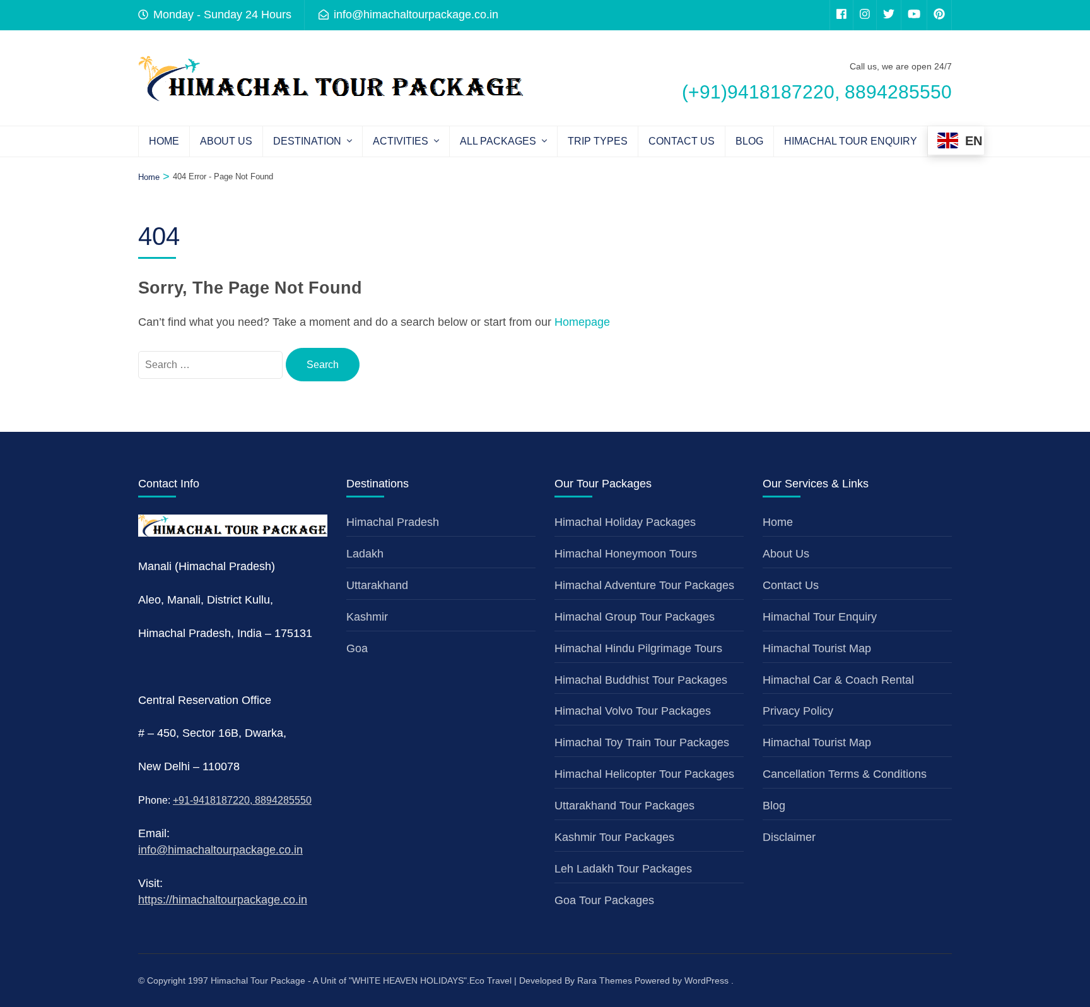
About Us (226, 141)
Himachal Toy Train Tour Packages (641, 742)
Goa (357, 648)
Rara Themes (604, 980)
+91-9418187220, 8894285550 (242, 800)
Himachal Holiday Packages (625, 522)
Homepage (582, 322)
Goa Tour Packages (604, 900)
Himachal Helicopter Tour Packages (644, 774)
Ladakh (365, 553)
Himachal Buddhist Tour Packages (640, 680)
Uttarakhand (377, 585)
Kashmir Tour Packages (614, 837)
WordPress (706, 980)
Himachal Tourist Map (817, 648)
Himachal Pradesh (392, 522)
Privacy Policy (798, 711)
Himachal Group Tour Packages (634, 617)
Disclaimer (789, 837)
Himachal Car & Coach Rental (838, 680)
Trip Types (598, 141)
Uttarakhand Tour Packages (624, 805)
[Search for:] (212, 364)
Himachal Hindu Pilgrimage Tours (638, 648)
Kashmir (367, 617)
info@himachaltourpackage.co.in (220, 849)
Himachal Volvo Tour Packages (632, 711)
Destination (307, 141)
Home (164, 141)
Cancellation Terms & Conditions (845, 774)
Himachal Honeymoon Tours (625, 553)
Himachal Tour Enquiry (850, 141)
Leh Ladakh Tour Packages (623, 868)
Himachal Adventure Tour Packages (644, 585)
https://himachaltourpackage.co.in (222, 899)
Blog (749, 141)
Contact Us (681, 141)
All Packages (498, 141)
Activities (400, 141)
